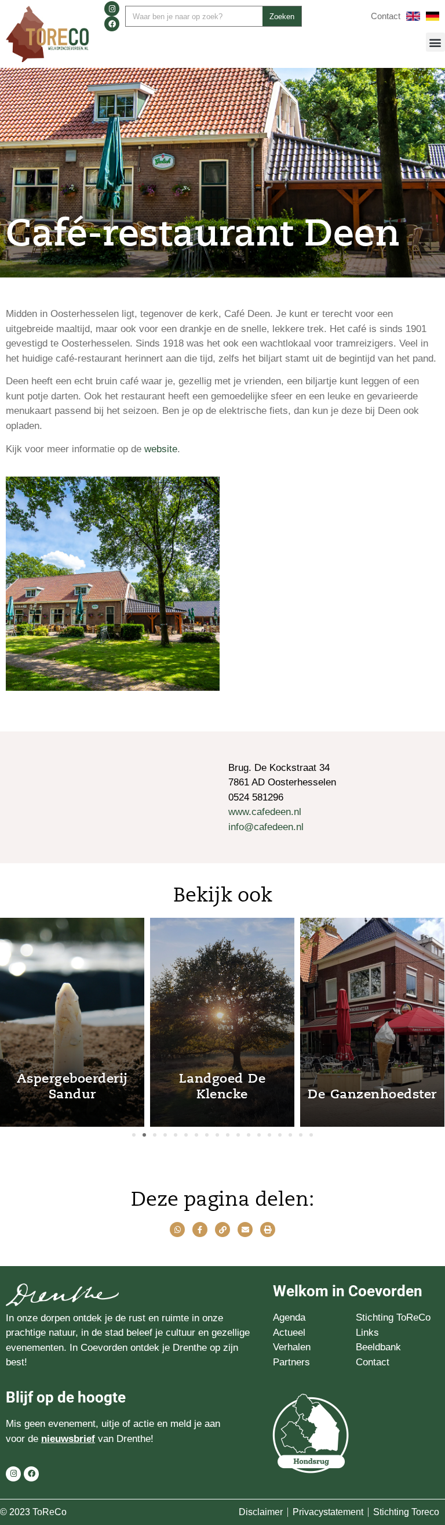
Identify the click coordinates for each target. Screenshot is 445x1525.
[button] (435, 42)
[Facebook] (111, 23)
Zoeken (281, 16)
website (160, 449)
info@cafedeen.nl (266, 826)
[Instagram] (111, 8)
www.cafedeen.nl (264, 811)
